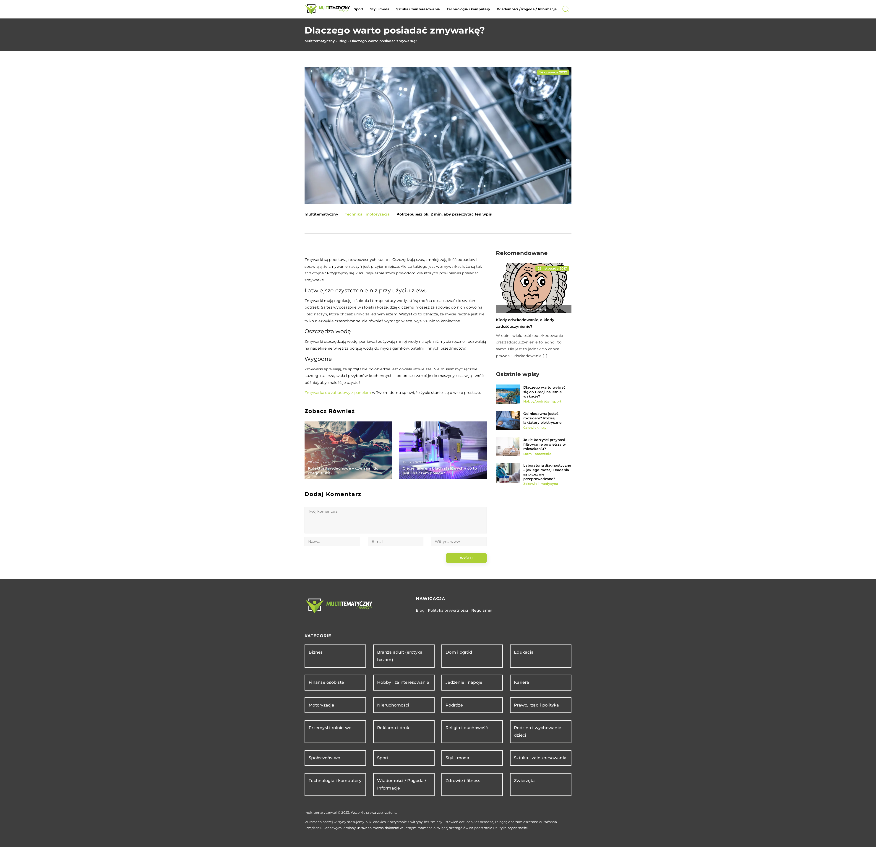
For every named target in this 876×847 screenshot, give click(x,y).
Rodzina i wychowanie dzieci (537, 731)
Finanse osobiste (326, 682)
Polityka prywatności (448, 610)
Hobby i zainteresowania (403, 682)
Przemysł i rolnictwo (330, 727)
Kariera (521, 682)
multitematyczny (321, 214)
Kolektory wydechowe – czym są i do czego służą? (343, 470)
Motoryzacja (321, 705)
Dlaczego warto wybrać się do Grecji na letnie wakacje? (544, 391)
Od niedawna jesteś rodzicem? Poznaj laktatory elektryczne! (543, 418)
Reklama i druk (393, 727)
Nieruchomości (393, 705)
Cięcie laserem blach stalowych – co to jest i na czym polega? (440, 470)
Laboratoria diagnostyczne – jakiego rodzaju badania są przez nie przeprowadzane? (547, 472)
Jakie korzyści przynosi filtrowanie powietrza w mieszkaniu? (544, 444)
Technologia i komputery (468, 9)
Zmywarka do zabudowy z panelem (338, 392)
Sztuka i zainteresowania (418, 9)
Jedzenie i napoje (464, 682)
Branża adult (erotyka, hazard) (400, 656)
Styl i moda (380, 9)
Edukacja (524, 652)
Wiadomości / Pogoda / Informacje (527, 9)
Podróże (454, 705)
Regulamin (481, 610)
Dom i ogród (459, 652)
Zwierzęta (524, 780)
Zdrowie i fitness (463, 780)
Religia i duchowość (467, 727)
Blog (420, 610)
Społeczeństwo (324, 757)
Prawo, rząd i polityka (536, 705)
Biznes (316, 652)
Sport (358, 9)
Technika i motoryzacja (367, 214)
